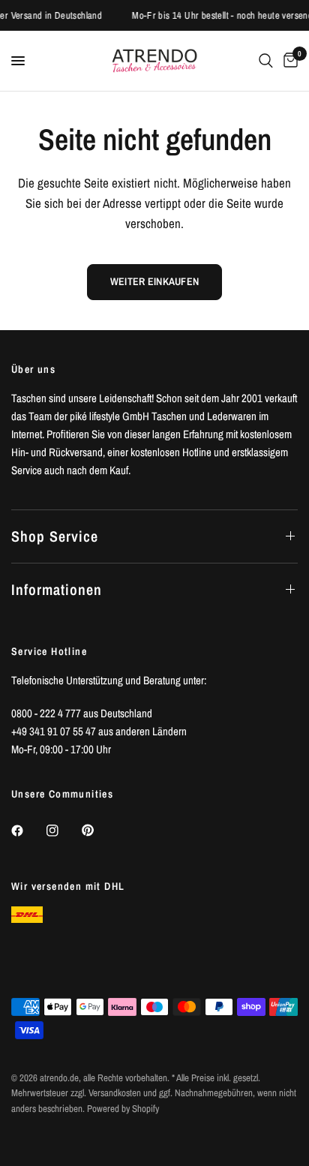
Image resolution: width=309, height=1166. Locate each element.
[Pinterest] (98, 830)
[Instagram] (63, 830)
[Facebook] (27, 830)
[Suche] (266, 61)
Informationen (56, 589)
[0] (288, 61)
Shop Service (54, 536)
